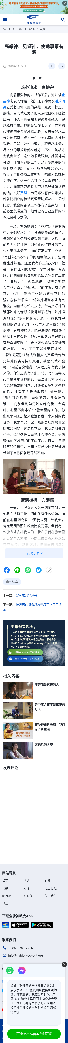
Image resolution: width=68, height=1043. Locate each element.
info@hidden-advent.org (25, 955)
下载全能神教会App (17, 916)
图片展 (6, 896)
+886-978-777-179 (22, 948)
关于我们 (51, 896)
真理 (23, 193)
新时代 (27, 896)
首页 (5, 29)
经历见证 (18, 29)
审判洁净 (12, 582)
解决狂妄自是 (37, 29)
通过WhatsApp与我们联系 (34, 1034)
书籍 (26, 881)
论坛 (5, 903)
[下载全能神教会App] (5, 924)
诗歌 (5, 888)
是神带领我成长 (26, 596)
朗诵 (26, 888)
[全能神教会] (34, 19)
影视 (48, 881)
